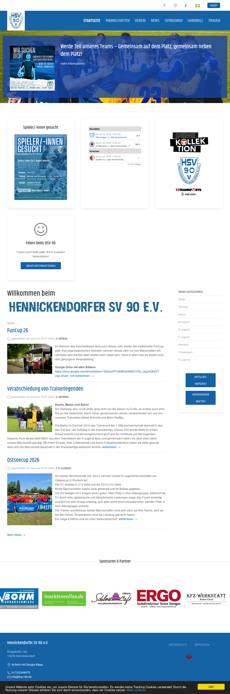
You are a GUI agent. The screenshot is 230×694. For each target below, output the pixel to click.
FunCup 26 (17, 330)
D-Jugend (64, 468)
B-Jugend (183, 322)
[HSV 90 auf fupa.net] (186, 5)
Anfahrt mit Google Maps (27, 664)
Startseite (91, 20)
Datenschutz (178, 644)
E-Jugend (183, 329)
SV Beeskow (101, 145)
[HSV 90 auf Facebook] (164, 5)
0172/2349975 (20, 672)
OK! (211, 686)
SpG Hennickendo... (119, 137)
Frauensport (185, 352)
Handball (195, 20)
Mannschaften (118, 20)
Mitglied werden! (200, 380)
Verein (140, 20)
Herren (63, 397)
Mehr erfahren (136, 690)
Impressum (202, 644)
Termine (183, 307)
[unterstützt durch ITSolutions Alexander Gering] (189, 656)
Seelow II (100, 159)
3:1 (138, 135)
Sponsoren (173, 20)
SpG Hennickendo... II (120, 145)
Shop (213, 5)
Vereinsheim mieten (200, 398)
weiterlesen (83, 376)
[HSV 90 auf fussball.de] (197, 5)
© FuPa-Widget (134, 164)
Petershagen (101, 137)
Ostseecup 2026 (23, 460)
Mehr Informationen (40, 265)
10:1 (137, 144)
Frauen (214, 20)
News (155, 20)
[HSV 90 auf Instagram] (175, 5)
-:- (138, 158)
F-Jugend (183, 337)
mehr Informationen (73, 63)
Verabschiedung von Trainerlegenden (45, 389)
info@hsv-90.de (21, 677)
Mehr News (14, 535)
